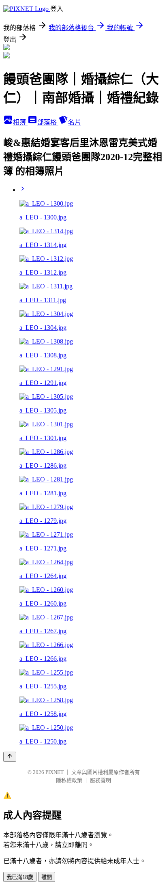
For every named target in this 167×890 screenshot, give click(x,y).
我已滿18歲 (19, 877)
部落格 (47, 122)
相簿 (20, 122)
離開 (46, 877)
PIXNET (54, 772)
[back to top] (9, 757)
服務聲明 (100, 780)
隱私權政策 (69, 780)
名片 (74, 122)
